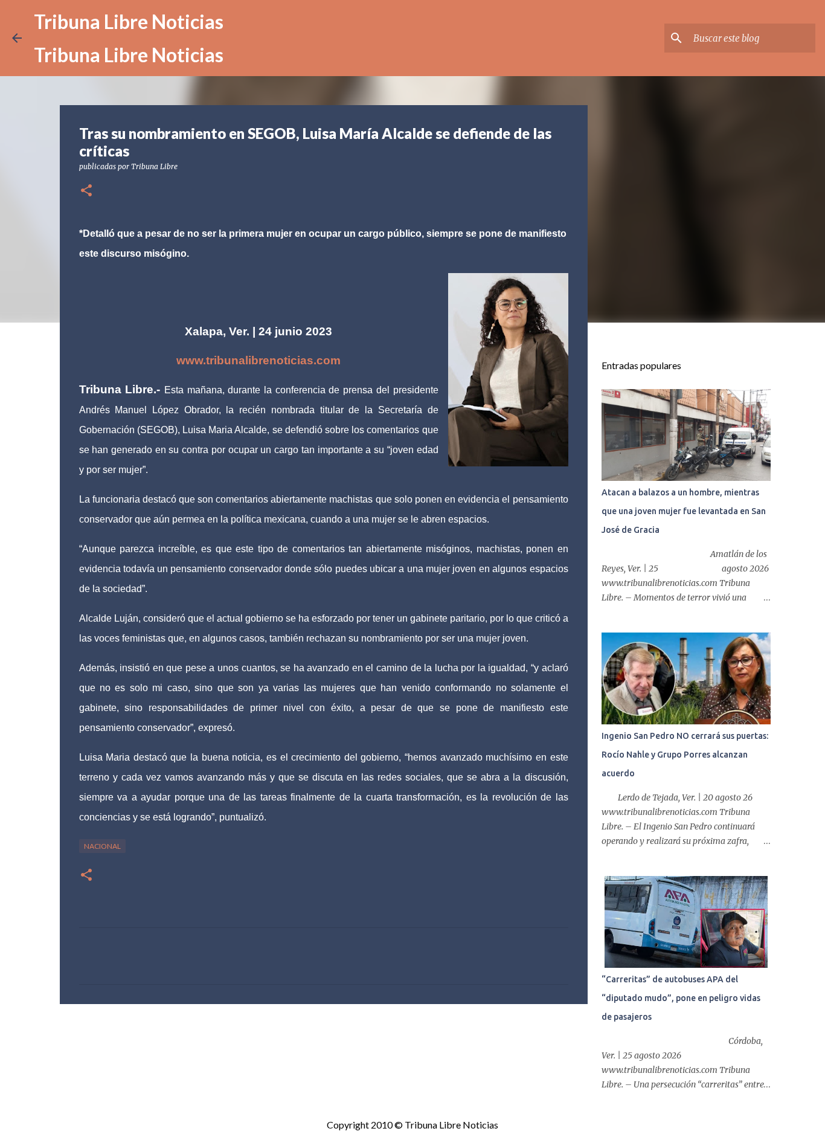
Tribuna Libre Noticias (128, 21)
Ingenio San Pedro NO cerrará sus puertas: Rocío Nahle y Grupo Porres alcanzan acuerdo (685, 754)
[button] (86, 191)
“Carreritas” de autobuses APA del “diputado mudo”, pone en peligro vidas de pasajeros (681, 998)
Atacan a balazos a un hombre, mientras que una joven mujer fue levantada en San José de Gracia (684, 511)
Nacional (102, 846)
